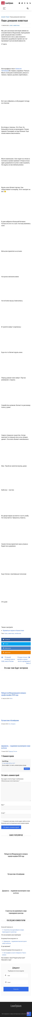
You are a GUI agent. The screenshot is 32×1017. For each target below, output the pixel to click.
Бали (6, 633)
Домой (3, 17)
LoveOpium (7, 2)
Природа (11, 751)
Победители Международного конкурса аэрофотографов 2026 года (16, 855)
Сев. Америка (12, 724)
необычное (18, 633)
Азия (7, 17)
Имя (2, 805)
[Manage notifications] (28, 1013)
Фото (11, 698)
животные (11, 633)
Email (3, 813)
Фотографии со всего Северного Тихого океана (14, 954)
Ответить (27, 768)
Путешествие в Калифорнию (16, 874)
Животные (16, 25)
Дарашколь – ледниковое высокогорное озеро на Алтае (16, 892)
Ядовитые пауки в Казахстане (13, 630)
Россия (15, 751)
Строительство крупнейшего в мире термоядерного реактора (16, 912)
